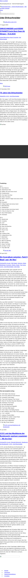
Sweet (17, 265)
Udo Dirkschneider (14, 96)
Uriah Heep (17, 266)
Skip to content (4, 0)
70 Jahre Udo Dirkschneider (11, 93)
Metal (24, 263)
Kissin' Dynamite (14, 37)
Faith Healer (14, 263)
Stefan (1, 96)
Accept (8, 263)
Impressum (7, 572)
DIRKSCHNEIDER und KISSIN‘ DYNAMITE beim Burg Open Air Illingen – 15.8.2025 (12, 31)
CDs (4, 96)
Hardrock (20, 263)
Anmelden (6, 576)
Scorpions (8, 265)
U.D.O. (7, 96)
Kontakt (6, 570)
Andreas (2, 263)
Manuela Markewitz (16, 442)
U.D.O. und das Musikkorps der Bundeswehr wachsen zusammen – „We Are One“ (13, 436)
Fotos (8, 37)
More (1, 83)
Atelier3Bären (3, 37)
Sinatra (13, 265)
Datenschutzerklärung (10, 574)
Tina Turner (23, 265)
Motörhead (3, 265)
